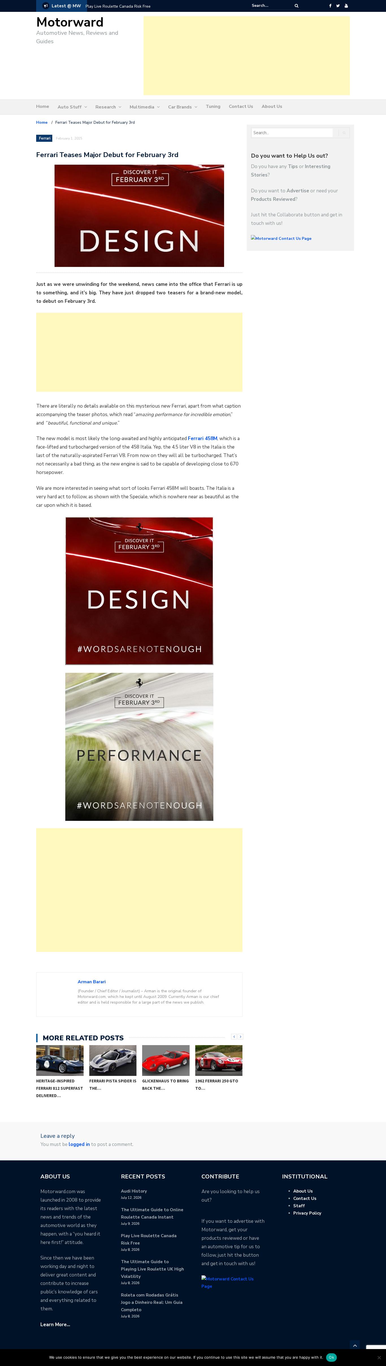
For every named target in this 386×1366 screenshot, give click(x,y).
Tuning (213, 106)
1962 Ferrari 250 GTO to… (163, 1084)
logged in (79, 1144)
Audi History (134, 1191)
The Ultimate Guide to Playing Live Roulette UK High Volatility (152, 1269)
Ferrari (44, 138)
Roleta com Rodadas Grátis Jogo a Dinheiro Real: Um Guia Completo (152, 1302)
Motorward (70, 22)
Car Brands (180, 107)
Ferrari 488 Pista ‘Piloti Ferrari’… (213, 1084)
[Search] (296, 6)
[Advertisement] (247, 55)
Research (106, 107)
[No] (379, 1357)
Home (42, 106)
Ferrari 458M (202, 438)
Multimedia (142, 107)
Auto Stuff (70, 107)
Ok (331, 1357)
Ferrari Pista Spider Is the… (60, 1084)
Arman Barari (92, 982)
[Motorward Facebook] (330, 6)
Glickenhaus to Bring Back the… (112, 1084)
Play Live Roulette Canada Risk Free (118, 6)
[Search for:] (269, 5)
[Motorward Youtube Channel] (346, 6)
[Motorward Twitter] (338, 6)
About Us (272, 106)
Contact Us (241, 106)
